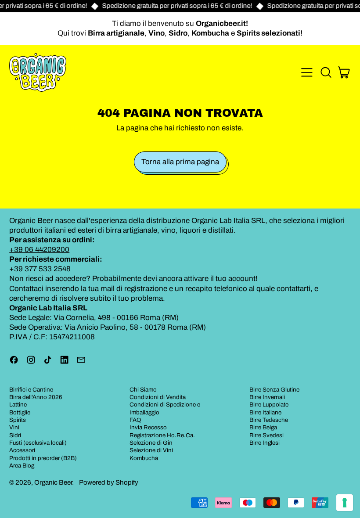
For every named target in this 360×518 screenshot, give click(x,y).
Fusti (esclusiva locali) (38, 442)
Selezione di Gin (151, 442)
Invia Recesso (148, 427)
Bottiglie (19, 412)
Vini (14, 427)
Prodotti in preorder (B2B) (43, 458)
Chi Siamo (143, 389)
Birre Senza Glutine (274, 389)
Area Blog (21, 465)
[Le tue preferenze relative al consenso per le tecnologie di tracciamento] (344, 502)
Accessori (22, 450)
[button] (325, 72)
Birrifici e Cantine (31, 389)
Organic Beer (53, 482)
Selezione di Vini (151, 450)
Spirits (17, 420)
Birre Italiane (265, 412)
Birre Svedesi (266, 435)
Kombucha (144, 458)
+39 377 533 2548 (40, 269)
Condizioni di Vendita (158, 397)
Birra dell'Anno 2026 (35, 397)
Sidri (15, 435)
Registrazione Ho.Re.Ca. (162, 435)
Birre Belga (263, 427)
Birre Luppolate (268, 404)
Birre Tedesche (268, 420)
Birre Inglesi (264, 442)
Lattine (18, 404)
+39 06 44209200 (39, 249)
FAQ (135, 420)
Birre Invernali (267, 397)
